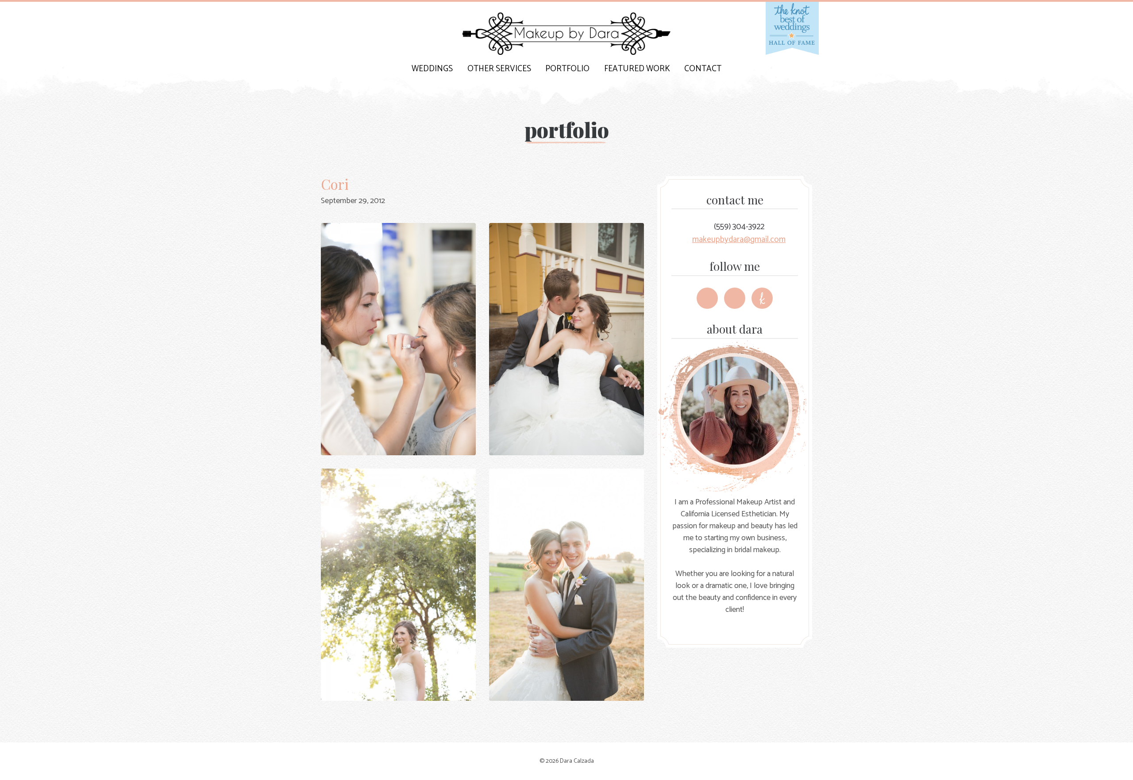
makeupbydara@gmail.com (739, 239)
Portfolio (567, 69)
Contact (702, 69)
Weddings (432, 69)
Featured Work (637, 69)
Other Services (499, 69)
